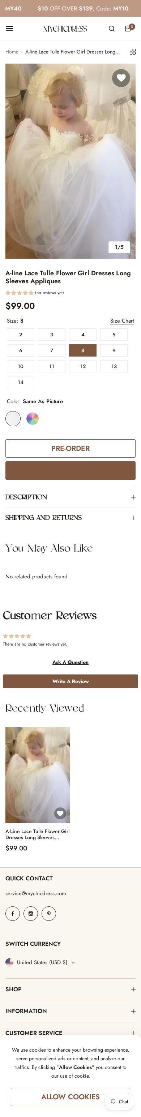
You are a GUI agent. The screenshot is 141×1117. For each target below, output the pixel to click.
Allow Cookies (70, 1097)
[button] (34, 293)
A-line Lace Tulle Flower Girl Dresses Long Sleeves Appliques (37, 834)
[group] (70, 161)
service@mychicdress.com (35, 893)
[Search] (112, 28)
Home (11, 51)
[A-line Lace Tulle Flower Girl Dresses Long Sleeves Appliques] (37, 775)
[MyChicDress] (65, 29)
